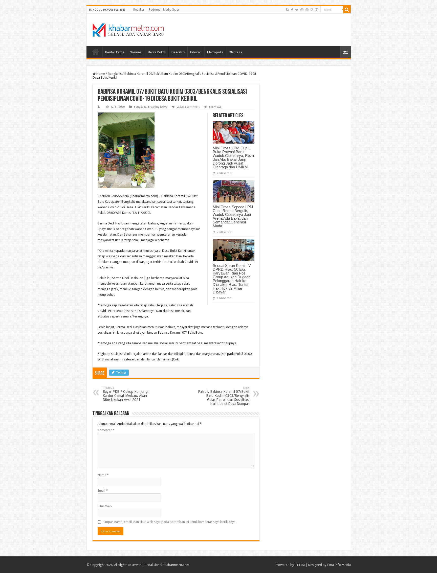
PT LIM (300, 565)
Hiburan (196, 52)
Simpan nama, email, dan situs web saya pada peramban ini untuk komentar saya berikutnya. (169, 522)
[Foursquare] (312, 10)
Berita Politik (157, 52)
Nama (103, 475)
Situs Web (105, 506)
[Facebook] (292, 10)
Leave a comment (188, 106)
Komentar (106, 430)
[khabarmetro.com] (128, 29)
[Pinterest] (302, 10)
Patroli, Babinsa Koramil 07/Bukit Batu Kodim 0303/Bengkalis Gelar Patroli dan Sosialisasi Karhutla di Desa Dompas (223, 396)
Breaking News (157, 106)
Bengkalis (115, 74)
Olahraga (235, 52)
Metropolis (215, 52)
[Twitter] (297, 10)
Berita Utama (114, 52)
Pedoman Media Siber (164, 9)
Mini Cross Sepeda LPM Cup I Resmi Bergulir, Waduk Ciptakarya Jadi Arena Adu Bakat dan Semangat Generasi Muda (233, 216)
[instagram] (317, 10)
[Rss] (288, 10)
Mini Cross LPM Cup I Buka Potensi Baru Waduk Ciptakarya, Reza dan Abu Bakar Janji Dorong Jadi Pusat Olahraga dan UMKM (233, 157)
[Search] (347, 9)
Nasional (136, 52)
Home (95, 51)
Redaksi (138, 9)
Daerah (176, 52)
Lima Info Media (339, 565)
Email (103, 490)
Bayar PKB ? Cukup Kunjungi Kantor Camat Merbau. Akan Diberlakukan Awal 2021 (125, 394)
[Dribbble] (307, 10)
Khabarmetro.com (176, 565)
